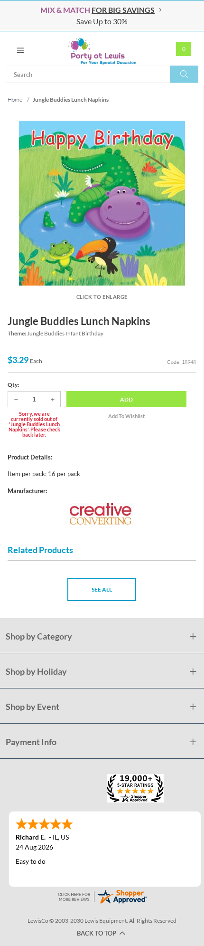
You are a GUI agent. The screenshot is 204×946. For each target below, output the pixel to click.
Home (15, 99)
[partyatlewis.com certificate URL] (102, 896)
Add (126, 399)
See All (102, 589)
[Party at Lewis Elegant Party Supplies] (102, 48)
